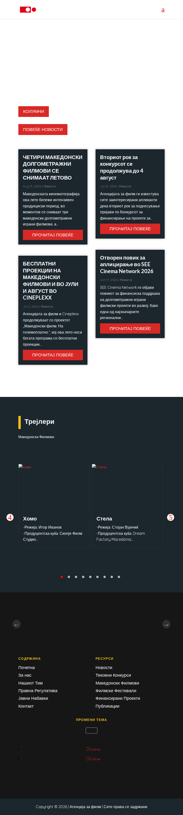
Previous (10, 517)
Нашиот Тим (30, 683)
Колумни (33, 111)
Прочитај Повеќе (52, 235)
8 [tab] (112, 577)
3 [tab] (76, 577)
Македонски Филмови (117, 683)
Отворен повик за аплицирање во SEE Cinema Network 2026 (126, 264)
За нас (24, 675)
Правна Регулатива (37, 690)
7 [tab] (104, 577)
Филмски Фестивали (116, 690)
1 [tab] (62, 577)
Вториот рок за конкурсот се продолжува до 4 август (121, 167)
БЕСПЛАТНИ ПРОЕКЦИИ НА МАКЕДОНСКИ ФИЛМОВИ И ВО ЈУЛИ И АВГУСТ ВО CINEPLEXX (50, 280)
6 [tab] (97, 577)
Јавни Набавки (33, 698)
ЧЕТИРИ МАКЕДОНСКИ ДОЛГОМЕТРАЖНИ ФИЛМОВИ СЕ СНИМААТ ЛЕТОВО (52, 167)
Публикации (107, 706)
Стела (104, 518)
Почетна (26, 667)
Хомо (30, 518)
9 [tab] (119, 577)
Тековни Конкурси (113, 675)
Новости (50, 186)
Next (170, 517)
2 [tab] (69, 577)
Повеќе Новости (43, 129)
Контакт (26, 706)
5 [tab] (90, 577)
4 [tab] (83, 577)
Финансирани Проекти (118, 698)
